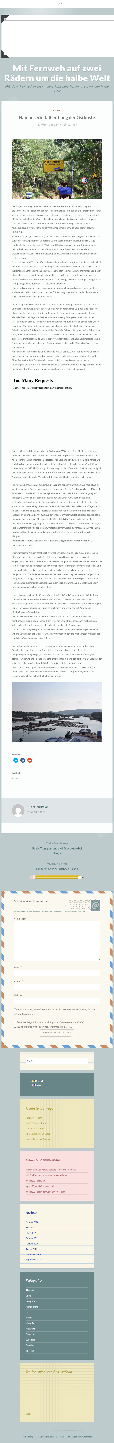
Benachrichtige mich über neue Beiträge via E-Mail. (44, 1027)
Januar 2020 (31, 1227)
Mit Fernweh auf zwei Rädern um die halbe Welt (57, 73)
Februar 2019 (32, 1238)
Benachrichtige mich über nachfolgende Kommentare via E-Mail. (50, 1022)
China (57, 110)
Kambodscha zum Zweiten (38, 1139)
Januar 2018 (31, 1249)
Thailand (30, 1350)
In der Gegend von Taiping (52, 1191)
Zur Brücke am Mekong (37, 1123)
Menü (59, 4)
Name (18, 967)
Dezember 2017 (33, 1254)
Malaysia (30, 1323)
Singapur (30, 1334)
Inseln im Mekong (34, 1117)
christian (43, 807)
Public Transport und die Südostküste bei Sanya (57, 848)
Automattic (86, 1436)
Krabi (42, 1180)
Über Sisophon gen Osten (38, 1134)
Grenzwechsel (47, 1186)
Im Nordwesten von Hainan (55, 1175)
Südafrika (30, 1339)
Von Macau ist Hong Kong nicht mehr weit (57, 1169)
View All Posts (36, 812)
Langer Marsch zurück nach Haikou (57, 866)
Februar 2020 (32, 1222)
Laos (28, 1312)
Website (18, 995)
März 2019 (31, 1233)
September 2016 (34, 1259)
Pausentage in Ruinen (36, 1128)
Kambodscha (32, 1306)
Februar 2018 (32, 1243)
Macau (29, 1317)
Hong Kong (31, 1301)
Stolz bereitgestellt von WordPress (38, 1436)
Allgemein (30, 1290)
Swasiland (30, 1345)
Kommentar (20, 919)
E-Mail (18, 981)
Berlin (28, 1414)
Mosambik (30, 1328)
